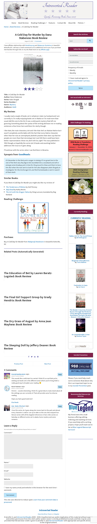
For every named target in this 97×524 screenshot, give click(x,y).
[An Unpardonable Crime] (80, 325)
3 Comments (38, 41)
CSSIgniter (56, 514)
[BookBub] (81, 107)
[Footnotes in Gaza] (80, 275)
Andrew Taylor (81, 336)
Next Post (47, 364)
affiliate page (45, 49)
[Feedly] (73, 104)
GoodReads (24, 154)
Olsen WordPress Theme (45, 514)
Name (6, 462)
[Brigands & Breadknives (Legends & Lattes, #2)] (80, 251)
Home (14, 23)
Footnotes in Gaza (80, 285)
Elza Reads (14, 402)
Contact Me (61, 23)
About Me (72, 23)
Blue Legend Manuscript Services (79, 428)
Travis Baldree (81, 262)
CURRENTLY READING (81, 218)
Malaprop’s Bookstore (36, 241)
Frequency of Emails (75, 67)
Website (7, 479)
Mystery (13, 104)
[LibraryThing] (80, 104)
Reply (60, 374)
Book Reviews (23, 23)
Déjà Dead (10, 189)
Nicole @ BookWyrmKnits (18, 374)
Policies (81, 23)
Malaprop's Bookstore (45, 45)
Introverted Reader (48, 510)
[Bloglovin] (90, 104)
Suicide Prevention (80, 385)
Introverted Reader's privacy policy (79, 82)
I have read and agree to (79, 81)
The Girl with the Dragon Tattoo (18, 192)
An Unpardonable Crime (81, 334)
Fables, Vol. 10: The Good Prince (80, 236)
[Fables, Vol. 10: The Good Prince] (80, 227)
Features (52, 23)
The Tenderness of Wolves (15, 187)
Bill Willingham (82, 237)
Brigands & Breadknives (80, 260)
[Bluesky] (85, 104)
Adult (14, 107)
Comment (8, 433)
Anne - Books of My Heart (18, 406)
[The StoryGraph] (77, 104)
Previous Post (18, 364)
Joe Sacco (81, 287)
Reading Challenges (38, 23)
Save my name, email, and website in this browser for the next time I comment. (30, 488)
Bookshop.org (29, 45)
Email (6, 471)
